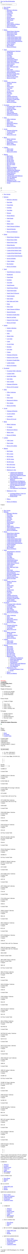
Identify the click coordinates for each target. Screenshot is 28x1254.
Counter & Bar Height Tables (14, 37)
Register (6, 1189)
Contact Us (6, 1168)
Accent (5, 129)
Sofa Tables (10, 110)
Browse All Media (11, 144)
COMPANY (7, 1206)
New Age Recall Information (8, 1)
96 (16, 756)
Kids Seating (10, 65)
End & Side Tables (11, 109)
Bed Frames (10, 156)
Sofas (8, 85)
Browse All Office (11, 126)
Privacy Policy (7, 1194)
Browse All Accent (11, 134)
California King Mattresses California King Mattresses (16, 473)
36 (13, 756)
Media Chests (10, 22)
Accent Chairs (10, 90)
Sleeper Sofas (10, 86)
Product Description (5, 686)
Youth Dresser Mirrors (12, 59)
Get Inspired (7, 1199)
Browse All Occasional (12, 115)
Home (5, 733)
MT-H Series (10, 158)
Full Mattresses (10, 174)
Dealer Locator (7, 1167)
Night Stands (10, 20)
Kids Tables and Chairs (12, 66)
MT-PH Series (10, 161)
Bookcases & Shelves (12, 123)
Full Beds (9, 14)
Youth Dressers (10, 58)
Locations (6, 1166)
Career (5, 1170)
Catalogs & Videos (8, 1200)
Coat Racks (10, 133)
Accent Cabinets (11, 132)
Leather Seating (11, 100)
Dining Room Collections (13, 31)
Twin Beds (9, 15)
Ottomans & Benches (12, 96)
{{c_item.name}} (4, 749)
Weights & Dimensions (6, 689)
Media (5, 137)
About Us (6, 1164)
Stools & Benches (11, 25)
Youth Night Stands (11, 61)
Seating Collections (11, 82)
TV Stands (9, 140)
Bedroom (6, 8)
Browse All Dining (11, 47)
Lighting (6, 147)
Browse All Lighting (12, 151)
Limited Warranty (8, 1197)
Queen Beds (10, 13)
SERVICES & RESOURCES (11, 1236)
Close (2, 728)
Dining (5, 30)
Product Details (4, 698)
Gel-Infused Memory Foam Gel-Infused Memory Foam (18, 494)
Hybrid (8, 183)
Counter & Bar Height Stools (14, 39)
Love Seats (9, 88)
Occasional (6, 105)
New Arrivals (7, 7)
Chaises (9, 95)
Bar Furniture (10, 45)
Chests (8, 21)
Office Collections (11, 119)
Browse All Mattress (12, 167)
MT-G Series (10, 157)
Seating (5, 81)
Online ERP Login (8, 1186)
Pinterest (6, 1179)
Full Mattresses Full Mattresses (17, 481)
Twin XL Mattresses (12, 177)
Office (5, 117)
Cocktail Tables (10, 107)
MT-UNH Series (11, 163)
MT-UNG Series (11, 164)
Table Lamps (10, 149)
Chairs (8, 89)
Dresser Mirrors (11, 18)
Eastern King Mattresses (13, 171)
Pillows (8, 166)
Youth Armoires (11, 64)
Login (8, 1232)
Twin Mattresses (11, 178)
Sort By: (3, 764)
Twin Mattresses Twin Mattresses (18, 488)
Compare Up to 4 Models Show (20, 1228)
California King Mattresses (13, 170)
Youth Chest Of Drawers (13, 62)
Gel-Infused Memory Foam (13, 181)
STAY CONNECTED (9, 1219)
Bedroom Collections (12, 10)
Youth (5, 49)
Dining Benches (11, 35)
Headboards (10, 52)
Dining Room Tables (12, 32)
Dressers (9, 17)
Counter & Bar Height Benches (14, 41)
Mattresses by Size (11, 470)
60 (15, 756)
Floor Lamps (10, 150)
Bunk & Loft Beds (11, 75)
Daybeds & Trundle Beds (13, 73)
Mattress (6, 154)
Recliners (9, 92)
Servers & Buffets (11, 42)
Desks (8, 68)
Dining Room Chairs (12, 34)
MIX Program (7, 1171)
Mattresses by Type (11, 490)
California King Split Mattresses (15, 175)
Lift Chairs (9, 93)
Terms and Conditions (9, 1196)
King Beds (9, 11)
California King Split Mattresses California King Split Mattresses (18, 483)
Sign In (5, 1188)
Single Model (4, 720)
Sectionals (9, 83)
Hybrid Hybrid (13, 496)
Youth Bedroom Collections (14, 51)
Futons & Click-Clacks (12, 76)
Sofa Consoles (10, 112)
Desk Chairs (10, 69)
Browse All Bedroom (12, 27)
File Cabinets (10, 124)
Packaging (3, 711)
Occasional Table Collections (14, 106)
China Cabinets (10, 44)
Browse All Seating (11, 102)
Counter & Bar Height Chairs (14, 38)
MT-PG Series (10, 160)
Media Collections (11, 139)
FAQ (5, 1181)
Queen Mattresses (11, 173)
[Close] (1, 727)
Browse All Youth (11, 78)
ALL (19, 756)
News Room (7, 1178)
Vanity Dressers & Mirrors (13, 24)
